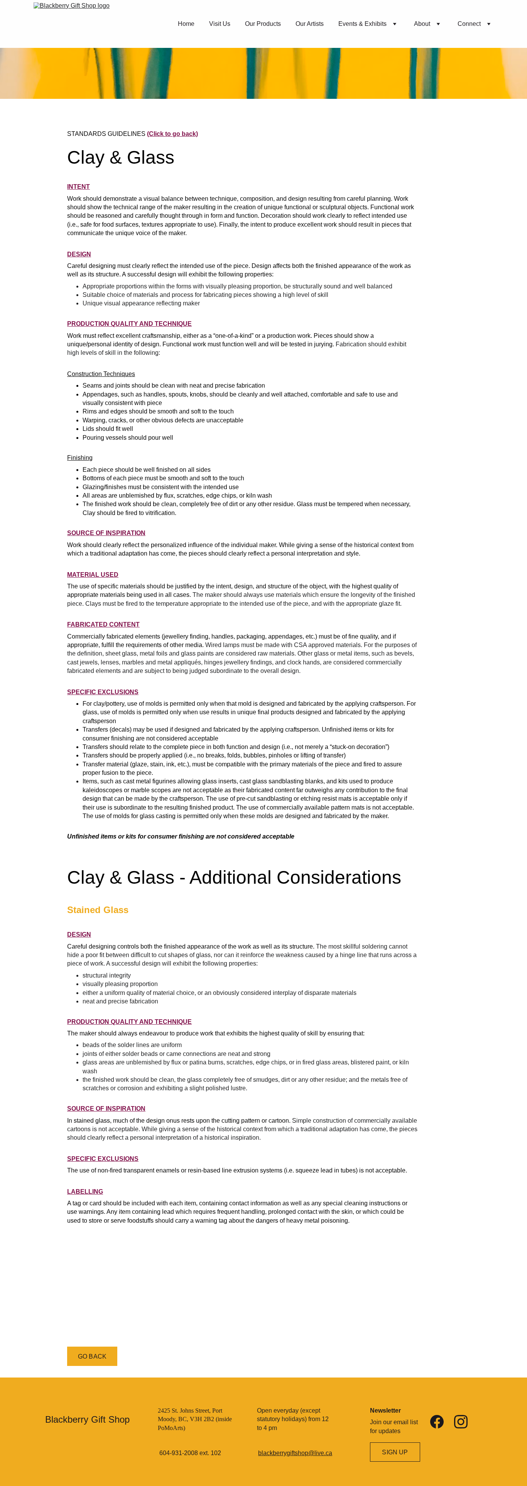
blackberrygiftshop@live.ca (295, 1453)
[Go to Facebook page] (437, 1421)
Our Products (263, 23)
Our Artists (310, 23)
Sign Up (395, 1452)
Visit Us (219, 23)
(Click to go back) (172, 133)
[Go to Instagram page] (461, 1421)
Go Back (92, 1356)
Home (186, 23)
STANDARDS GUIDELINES (107, 133)
